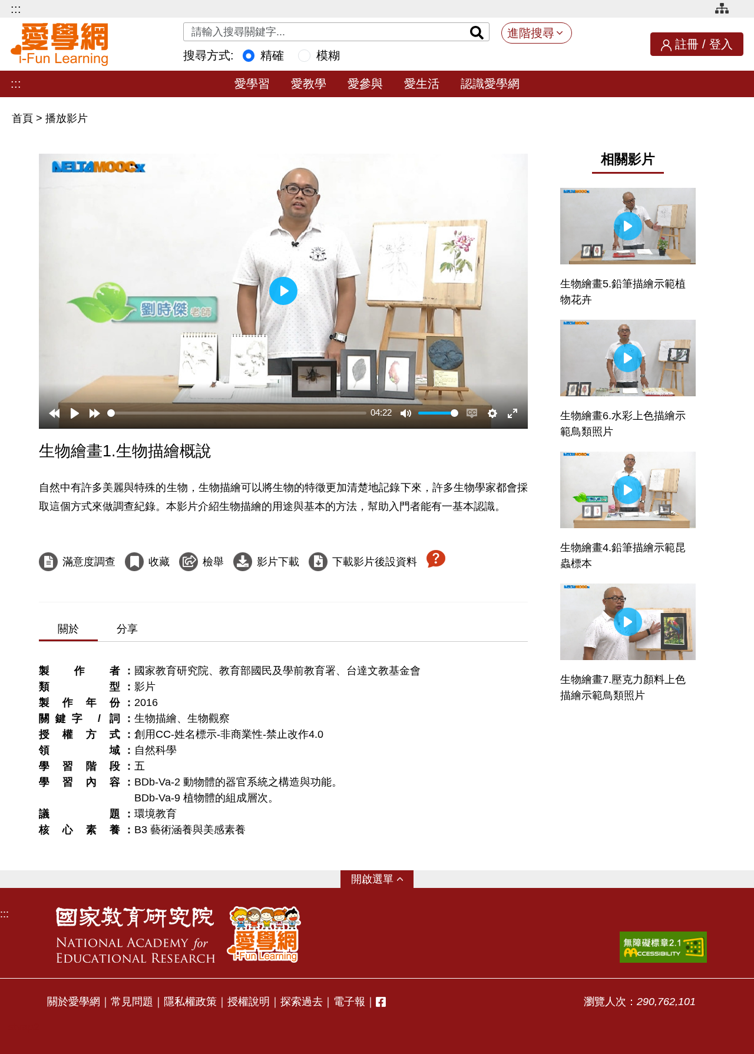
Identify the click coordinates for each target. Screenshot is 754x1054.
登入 (721, 44)
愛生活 (421, 83)
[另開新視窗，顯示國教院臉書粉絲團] (381, 1002)
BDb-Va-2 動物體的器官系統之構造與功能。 (238, 782)
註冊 (687, 44)
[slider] (236, 413)
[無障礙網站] (663, 947)
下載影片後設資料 (374, 562)
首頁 (24, 118)
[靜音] (405, 413)
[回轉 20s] (54, 413)
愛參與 (365, 83)
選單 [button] (382, 879)
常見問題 (132, 1001)
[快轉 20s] (94, 413)
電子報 (349, 1001)
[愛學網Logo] (264, 934)
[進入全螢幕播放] (512, 413)
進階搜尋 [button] (530, 32)
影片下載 (278, 562)
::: (16, 8)
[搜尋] (477, 32)
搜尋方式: (208, 55)
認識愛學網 (490, 83)
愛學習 (252, 83)
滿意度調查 (88, 562)
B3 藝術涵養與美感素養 (190, 830)
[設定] (492, 413)
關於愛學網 (73, 1001)
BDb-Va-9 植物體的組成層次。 (206, 798)
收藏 (159, 562)
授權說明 (248, 1001)
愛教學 (308, 83)
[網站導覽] (726, 10)
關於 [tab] (68, 629)
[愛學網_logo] (59, 44)
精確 (272, 55)
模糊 (328, 55)
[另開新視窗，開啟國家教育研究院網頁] (135, 934)
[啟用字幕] (471, 413)
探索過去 (301, 1001)
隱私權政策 (190, 1001)
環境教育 (155, 814)
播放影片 (66, 118)
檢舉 (213, 562)
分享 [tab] (127, 629)
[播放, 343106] (74, 413)
